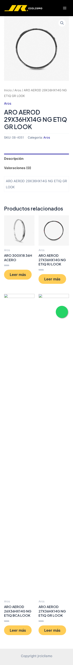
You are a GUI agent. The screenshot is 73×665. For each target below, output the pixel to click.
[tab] (36, 158)
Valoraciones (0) (17, 168)
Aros (17, 90)
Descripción (14, 159)
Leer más (18, 274)
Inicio (8, 90)
